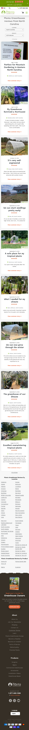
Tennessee (18, 523)
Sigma (3, 567)
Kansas (17, 482)
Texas (17, 525)
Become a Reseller (15, 639)
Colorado (3, 502)
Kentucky (18, 484)
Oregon (3, 542)
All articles (14, 472)
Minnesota (18, 499)
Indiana (3, 515)
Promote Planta (15, 650)
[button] (26, 12)
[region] (14, 3)
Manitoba (18, 491)
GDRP (14, 720)
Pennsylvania (5, 544)
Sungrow (17, 567)
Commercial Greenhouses (14, 667)
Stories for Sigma (20, 551)
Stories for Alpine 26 (21, 545)
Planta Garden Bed (20, 561)
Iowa (2, 517)
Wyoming (18, 540)
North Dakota (5, 529)
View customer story (14, 80)
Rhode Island (5, 551)
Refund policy (14, 647)
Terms (10, 720)
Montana (17, 504)
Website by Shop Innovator (9, 722)
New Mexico (18, 517)
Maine (17, 488)
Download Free (14, 606)
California (4, 497)
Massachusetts (19, 495)
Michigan (17, 497)
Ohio (2, 535)
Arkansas (3, 491)
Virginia (17, 531)
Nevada (17, 508)
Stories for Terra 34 (20, 555)
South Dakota (19, 520)
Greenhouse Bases (15, 676)
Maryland (18, 493)
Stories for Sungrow (21, 553)
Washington (18, 534)
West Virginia (19, 536)
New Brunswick (19, 510)
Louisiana (18, 486)
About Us (15, 619)
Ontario (3, 540)
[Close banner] (27, 3)
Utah (16, 527)
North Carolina (5, 527)
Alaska (3, 484)
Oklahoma (4, 538)
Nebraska (18, 506)
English (14, 713)
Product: (14, 33)
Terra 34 (3, 563)
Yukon (17, 542)
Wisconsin (18, 538)
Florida (3, 506)
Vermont (17, 529)
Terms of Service (14, 644)
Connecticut (4, 504)
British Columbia (6, 495)
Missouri (17, 502)
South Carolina (5, 555)
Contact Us (14, 627)
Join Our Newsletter (14, 622)
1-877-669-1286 (23, 8)
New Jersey (18, 515)
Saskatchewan (5, 553)
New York (3, 520)
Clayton (3, 499)
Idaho (2, 510)
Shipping (14, 625)
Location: (14, 27)
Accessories (14, 670)
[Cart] (22, 12)
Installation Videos (15, 673)
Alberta (3, 486)
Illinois (3, 513)
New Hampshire (20, 513)
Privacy (6, 720)
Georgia (3, 508)
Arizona (3, 488)
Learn (14, 633)
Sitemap (18, 720)
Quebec (3, 549)
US (4, 8)
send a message (15, 695)
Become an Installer (14, 641)
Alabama (3, 482)
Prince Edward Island (7, 546)
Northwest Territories (7, 531)
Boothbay (3, 493)
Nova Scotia (4, 533)
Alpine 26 (3, 561)
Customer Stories (14, 630)
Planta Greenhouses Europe (14, 636)
